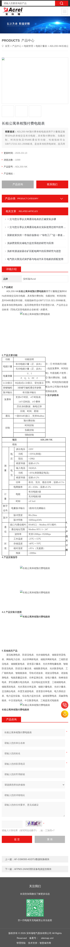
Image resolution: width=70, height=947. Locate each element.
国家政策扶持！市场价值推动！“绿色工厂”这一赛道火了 (36, 235)
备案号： (33, 938)
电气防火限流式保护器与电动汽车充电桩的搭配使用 (35, 259)
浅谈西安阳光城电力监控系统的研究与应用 (30, 243)
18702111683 (64, 705)
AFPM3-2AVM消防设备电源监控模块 (32, 869)
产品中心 (16, 46)
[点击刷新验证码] (34, 823)
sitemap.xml (47, 938)
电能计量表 (41, 46)
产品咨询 (18, 184)
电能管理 (28, 46)
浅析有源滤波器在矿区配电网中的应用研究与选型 (34, 251)
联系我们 (52, 184)
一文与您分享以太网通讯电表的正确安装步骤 (31, 219)
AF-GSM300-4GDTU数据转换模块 (31, 859)
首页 (7, 46)
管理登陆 (21, 943)
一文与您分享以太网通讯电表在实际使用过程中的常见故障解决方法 (36, 227)
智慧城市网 (45, 943)
